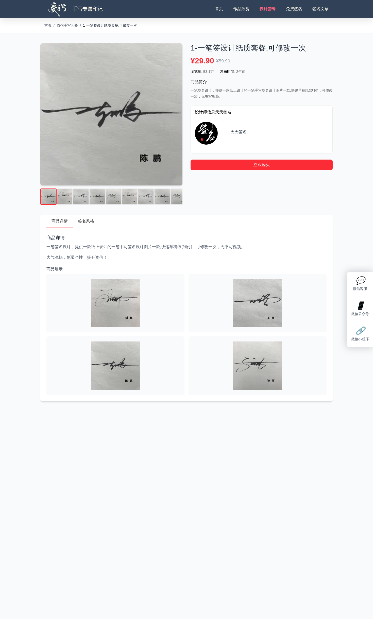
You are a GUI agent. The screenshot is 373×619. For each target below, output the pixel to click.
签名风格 (86, 221)
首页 (219, 9)
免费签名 (294, 9)
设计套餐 (268, 9)
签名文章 (320, 9)
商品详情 (60, 221)
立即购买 (261, 165)
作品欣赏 (241, 9)
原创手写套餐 (67, 25)
